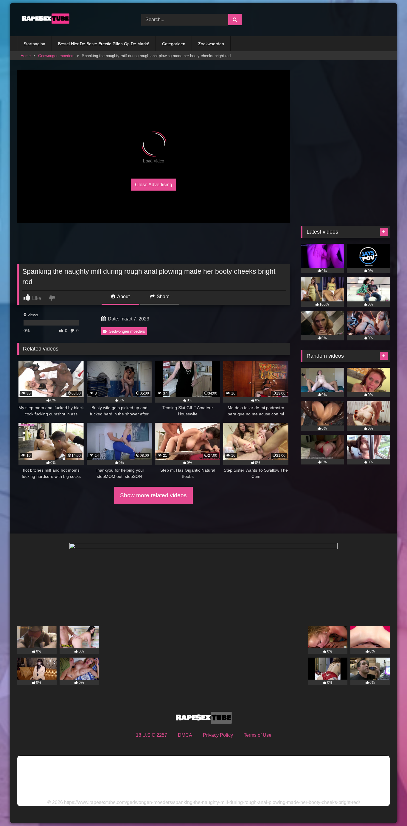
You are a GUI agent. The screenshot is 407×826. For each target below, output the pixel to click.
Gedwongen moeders (56, 56)
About (123, 296)
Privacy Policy (218, 735)
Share (163, 296)
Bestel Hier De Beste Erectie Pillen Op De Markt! (103, 43)
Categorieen (173, 43)
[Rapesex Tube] (44, 19)
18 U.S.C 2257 (151, 735)
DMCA (185, 735)
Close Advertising (153, 184)
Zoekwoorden (211, 43)
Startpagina (34, 43)
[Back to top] (388, 808)
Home (26, 56)
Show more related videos (153, 495)
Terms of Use (257, 735)
